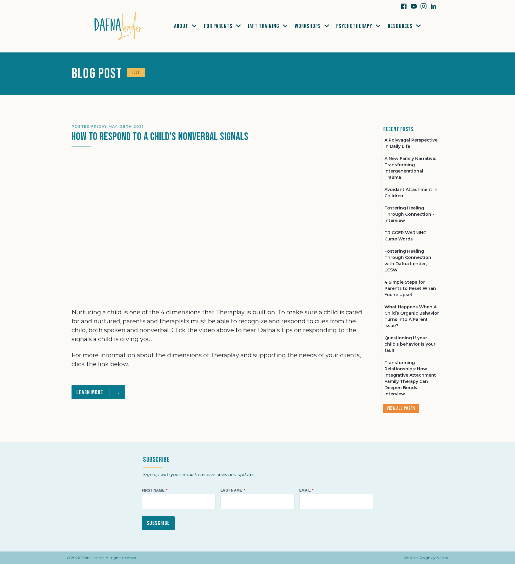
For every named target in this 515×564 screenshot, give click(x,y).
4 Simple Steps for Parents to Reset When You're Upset (410, 288)
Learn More (98, 392)
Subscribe (158, 523)
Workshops (308, 26)
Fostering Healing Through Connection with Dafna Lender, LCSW (407, 260)
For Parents (219, 26)
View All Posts (401, 408)
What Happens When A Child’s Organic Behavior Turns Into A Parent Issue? (411, 316)
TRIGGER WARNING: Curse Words (405, 236)
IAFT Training (264, 26)
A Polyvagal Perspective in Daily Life (411, 143)
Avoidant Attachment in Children (411, 192)
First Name (153, 490)
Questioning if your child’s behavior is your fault (409, 344)
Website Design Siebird (426, 557)
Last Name (231, 490)
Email (305, 490)
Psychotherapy (354, 26)
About (182, 26)
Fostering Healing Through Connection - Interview (409, 214)
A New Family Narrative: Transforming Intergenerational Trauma (410, 168)
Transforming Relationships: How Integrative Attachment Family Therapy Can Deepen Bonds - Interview (410, 378)
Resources (401, 26)
